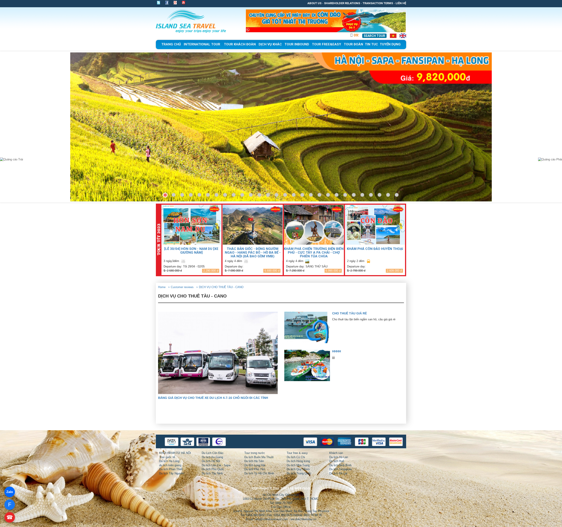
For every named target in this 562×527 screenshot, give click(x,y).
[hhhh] (308, 365)
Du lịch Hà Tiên (254, 461)
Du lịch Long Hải (254, 465)
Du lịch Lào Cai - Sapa (216, 465)
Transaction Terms (378, 3)
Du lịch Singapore (340, 469)
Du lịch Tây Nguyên (171, 473)
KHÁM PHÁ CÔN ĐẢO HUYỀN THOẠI (375, 249)
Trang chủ (171, 44)
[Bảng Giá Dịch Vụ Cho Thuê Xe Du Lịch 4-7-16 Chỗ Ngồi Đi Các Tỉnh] (218, 353)
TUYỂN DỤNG (390, 44)
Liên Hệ (401, 3)
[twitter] (160, 2)
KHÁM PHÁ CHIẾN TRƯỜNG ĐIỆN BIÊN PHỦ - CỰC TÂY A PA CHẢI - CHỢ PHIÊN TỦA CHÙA (314, 252)
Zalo (9, 492)
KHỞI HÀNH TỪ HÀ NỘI (175, 453)
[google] (175, 2)
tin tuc (371, 44)
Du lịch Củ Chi (296, 457)
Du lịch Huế (336, 461)
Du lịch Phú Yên (254, 469)
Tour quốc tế (167, 457)
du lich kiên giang (170, 465)
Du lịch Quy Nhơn (298, 469)
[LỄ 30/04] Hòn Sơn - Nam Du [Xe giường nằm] (191, 251)
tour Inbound (297, 44)
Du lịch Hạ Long (169, 461)
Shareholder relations (342, 3)
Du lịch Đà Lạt (338, 473)
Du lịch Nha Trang (298, 465)
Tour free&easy (326, 44)
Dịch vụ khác (270, 44)
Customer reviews (182, 287)
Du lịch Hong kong (298, 461)
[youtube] (183, 3)
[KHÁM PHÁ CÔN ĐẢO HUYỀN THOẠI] (375, 225)
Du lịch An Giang (212, 457)
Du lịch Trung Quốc (299, 473)
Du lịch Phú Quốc (213, 469)
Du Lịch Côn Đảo (212, 453)
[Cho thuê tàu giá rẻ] (308, 327)
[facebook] (167, 2)
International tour (202, 44)
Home (162, 287)
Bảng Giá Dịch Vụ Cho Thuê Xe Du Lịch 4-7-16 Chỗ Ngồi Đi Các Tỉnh (213, 398)
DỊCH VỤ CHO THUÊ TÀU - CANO (221, 287)
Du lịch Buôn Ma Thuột (259, 457)
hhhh (336, 351)
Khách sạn (336, 453)
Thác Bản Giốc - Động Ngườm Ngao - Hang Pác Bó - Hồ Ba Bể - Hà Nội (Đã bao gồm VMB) (253, 252)
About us (314, 3)
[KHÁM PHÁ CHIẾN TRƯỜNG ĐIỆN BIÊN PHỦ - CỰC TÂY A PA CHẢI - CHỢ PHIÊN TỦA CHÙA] (314, 225)
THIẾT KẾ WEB (291, 488)
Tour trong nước (254, 453)
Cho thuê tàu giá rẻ (349, 313)
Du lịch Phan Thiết (171, 469)
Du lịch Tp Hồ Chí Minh (259, 473)
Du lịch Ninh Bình (340, 465)
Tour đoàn (353, 44)
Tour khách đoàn (240, 44)
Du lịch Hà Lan (338, 457)
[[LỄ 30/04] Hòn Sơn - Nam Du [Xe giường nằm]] (191, 225)
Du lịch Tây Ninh (212, 473)
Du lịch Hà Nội (211, 461)
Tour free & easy (297, 453)
